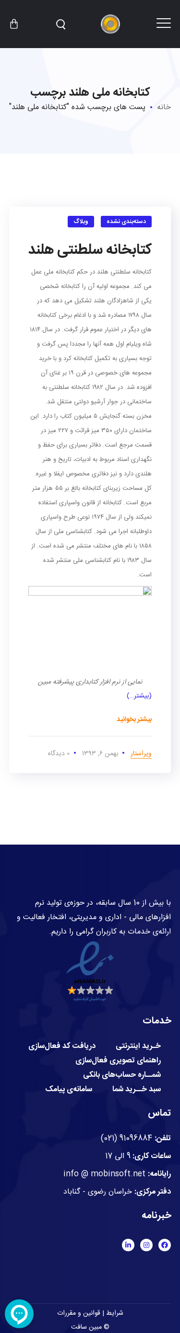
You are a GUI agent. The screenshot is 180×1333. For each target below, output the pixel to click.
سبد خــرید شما (136, 1090)
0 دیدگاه (59, 754)
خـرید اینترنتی (138, 1046)
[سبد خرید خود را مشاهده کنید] (14, 24)
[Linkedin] (128, 1245)
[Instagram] (146, 1245)
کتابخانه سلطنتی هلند (90, 250)
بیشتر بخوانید (134, 719)
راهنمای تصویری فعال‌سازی (118, 1061)
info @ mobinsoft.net (104, 1174)
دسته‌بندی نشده (126, 221)
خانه (164, 107)
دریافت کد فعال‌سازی (62, 1046)
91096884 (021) (126, 1138)
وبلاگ (80, 221)
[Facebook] (164, 1245)
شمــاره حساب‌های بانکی (122, 1075)
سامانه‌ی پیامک (68, 1090)
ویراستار (141, 754)
